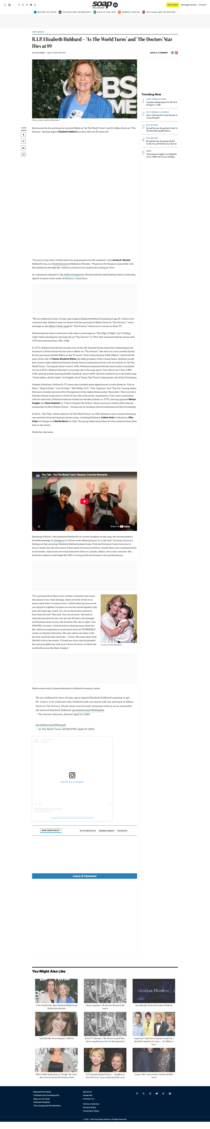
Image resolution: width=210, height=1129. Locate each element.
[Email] (23, 154)
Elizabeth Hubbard (106, 831)
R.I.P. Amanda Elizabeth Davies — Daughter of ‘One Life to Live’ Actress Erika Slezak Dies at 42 (105, 1076)
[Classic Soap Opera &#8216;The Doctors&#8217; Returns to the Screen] (105, 991)
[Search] (9, 5)
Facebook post (60, 263)
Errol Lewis (40, 52)
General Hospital (131, 12)
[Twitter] (23, 141)
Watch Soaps (173, 5)
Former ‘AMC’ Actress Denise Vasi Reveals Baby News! (154, 1076)
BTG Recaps (152, 125)
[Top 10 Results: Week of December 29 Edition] (154, 991)
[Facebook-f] (137, 1093)
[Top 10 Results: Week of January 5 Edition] (56, 1024)
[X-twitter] (143, 1093)
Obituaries (37, 32)
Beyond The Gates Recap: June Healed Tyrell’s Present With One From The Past (161, 142)
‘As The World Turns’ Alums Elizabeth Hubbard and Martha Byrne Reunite (56, 1007)
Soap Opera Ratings (156, 99)
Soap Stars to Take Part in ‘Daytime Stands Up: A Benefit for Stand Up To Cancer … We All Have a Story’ (154, 1041)
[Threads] (163, 1093)
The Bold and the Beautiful (76, 12)
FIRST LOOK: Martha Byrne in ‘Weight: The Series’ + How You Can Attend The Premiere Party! (56, 1076)
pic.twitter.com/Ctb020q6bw (88, 710)
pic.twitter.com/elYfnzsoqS (51, 725)
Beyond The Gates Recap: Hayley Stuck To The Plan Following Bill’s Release (162, 129)
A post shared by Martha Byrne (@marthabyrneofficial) (72, 817)
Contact (202, 4)
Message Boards (189, 4)
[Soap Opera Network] (105, 5)
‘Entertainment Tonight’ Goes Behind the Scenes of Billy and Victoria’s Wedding (161, 155)
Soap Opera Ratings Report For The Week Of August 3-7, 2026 (161, 103)
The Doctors (122, 831)
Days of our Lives (106, 12)
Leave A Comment (159, 52)
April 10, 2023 (82, 714)
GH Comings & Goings (157, 112)
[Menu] (5, 5)
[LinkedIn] (23, 147)
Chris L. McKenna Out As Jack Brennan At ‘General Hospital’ (161, 116)
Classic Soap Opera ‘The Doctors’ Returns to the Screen (105, 1007)
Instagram (59, 540)
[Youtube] (157, 1093)
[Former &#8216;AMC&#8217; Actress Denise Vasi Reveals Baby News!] (154, 1060)
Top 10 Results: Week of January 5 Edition (56, 1038)
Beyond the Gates (47, 12)
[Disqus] (84, 920)
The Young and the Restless (160, 12)
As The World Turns (88, 831)
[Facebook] (23, 134)
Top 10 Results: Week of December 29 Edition (154, 1005)
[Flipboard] (170, 1093)
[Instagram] (150, 1093)
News (148, 151)
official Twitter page (59, 326)
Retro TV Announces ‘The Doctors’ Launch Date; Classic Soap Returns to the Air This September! (105, 1040)
